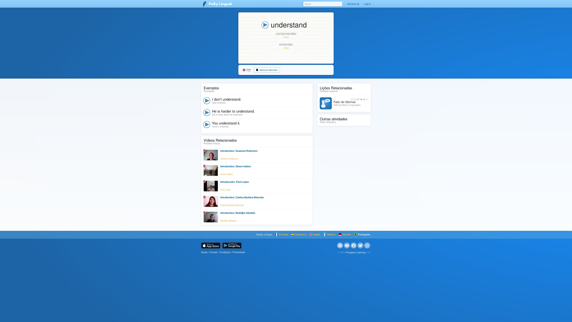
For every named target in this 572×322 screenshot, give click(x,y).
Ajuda (204, 252)
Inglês (316, 234)
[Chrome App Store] (340, 245)
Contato (213, 252)
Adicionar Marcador (268, 69)
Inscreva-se (353, 4)
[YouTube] (347, 245)
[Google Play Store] (232, 245)
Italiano (331, 234)
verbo (286, 37)
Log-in (367, 4)
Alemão (346, 234)
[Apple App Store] (210, 245)
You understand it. (226, 123)
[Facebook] (353, 245)
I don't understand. (226, 99)
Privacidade (239, 252)
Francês (283, 234)
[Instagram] (367, 245)
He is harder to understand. (233, 111)
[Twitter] (360, 245)
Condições (225, 252)
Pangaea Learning (355, 252)
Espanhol (300, 234)
